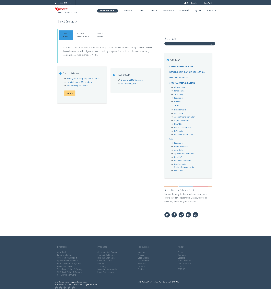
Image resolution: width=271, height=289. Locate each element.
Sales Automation (105, 272)
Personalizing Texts (129, 83)
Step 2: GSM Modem (83, 35)
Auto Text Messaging (67, 257)
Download (184, 10)
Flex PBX (178, 124)
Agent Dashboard (182, 120)
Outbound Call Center (107, 252)
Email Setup (179, 90)
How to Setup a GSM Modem (79, 82)
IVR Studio (178, 131)
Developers (168, 10)
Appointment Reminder (184, 117)
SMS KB (181, 269)
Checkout (211, 10)
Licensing (178, 98)
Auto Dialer (179, 113)
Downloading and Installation (187, 72)
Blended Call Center (106, 257)
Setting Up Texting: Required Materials (83, 78)
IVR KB (181, 266)
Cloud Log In (191, 3)
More (70, 93)
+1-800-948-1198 (64, 3)
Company (182, 255)
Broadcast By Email (182, 127)
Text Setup (178, 94)
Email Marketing (64, 255)
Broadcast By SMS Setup (77, 85)
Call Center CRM (104, 260)
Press (180, 252)
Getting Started (178, 77)
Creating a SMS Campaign (132, 80)
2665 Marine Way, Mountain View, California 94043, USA (158, 282)
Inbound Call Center (106, 255)
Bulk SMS (178, 157)
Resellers (142, 263)
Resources (143, 246)
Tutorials (175, 105)
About (181, 246)
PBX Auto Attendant (182, 160)
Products (62, 246)
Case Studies (143, 257)
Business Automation (183, 134)
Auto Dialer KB (184, 260)
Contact (141, 10)
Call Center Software (66, 274)
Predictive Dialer (181, 109)
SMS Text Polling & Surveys (69, 272)
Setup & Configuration (182, 83)
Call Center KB (184, 263)
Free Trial (208, 3)
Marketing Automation (107, 269)
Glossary (142, 255)
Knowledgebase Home (181, 66)
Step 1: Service (66, 35)
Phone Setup (179, 87)
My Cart (198, 10)
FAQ (171, 138)
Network (178, 101)
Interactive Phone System (69, 263)
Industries (142, 252)
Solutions (128, 10)
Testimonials (143, 260)
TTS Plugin (102, 266)
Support (154, 10)
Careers (141, 266)
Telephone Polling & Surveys (70, 269)
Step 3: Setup (100, 35)
